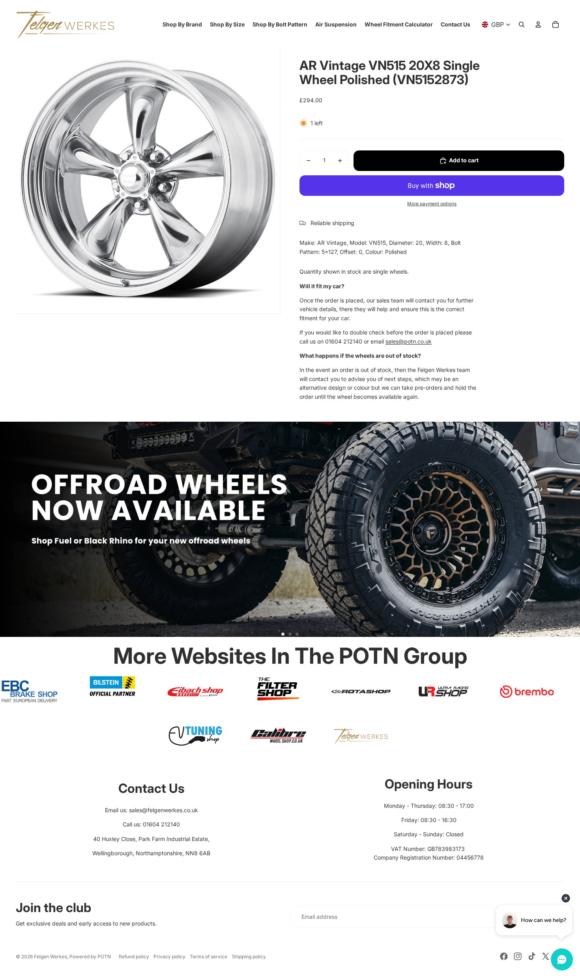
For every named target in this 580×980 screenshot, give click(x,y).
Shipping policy (249, 956)
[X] (545, 956)
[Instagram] (517, 956)
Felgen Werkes (50, 956)
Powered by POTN (90, 956)
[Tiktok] (532, 956)
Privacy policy (169, 956)
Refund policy (134, 956)
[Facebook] (504, 956)
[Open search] (521, 24)
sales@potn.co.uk (408, 341)
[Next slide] (570, 532)
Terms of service (208, 956)
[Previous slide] (9, 532)
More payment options (432, 204)
